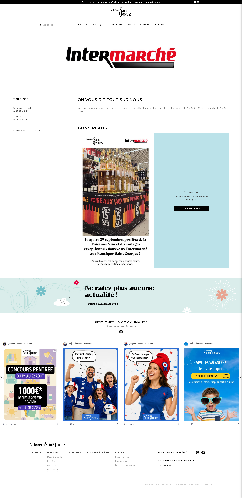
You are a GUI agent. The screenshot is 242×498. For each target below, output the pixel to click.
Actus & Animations (139, 25)
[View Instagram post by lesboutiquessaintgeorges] (55, 418)
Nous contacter (122, 457)
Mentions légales (187, 484)
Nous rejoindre (121, 461)
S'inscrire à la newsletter (103, 304)
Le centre (82, 25)
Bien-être (51, 461)
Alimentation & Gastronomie (53, 470)
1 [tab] (114, 263)
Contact (160, 25)
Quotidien (51, 465)
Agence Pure (207, 484)
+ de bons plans (191, 209)
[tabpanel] (116, 200)
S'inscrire (165, 465)
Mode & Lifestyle (54, 457)
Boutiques (99, 25)
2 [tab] (117, 263)
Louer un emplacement (125, 465)
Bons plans (116, 25)
